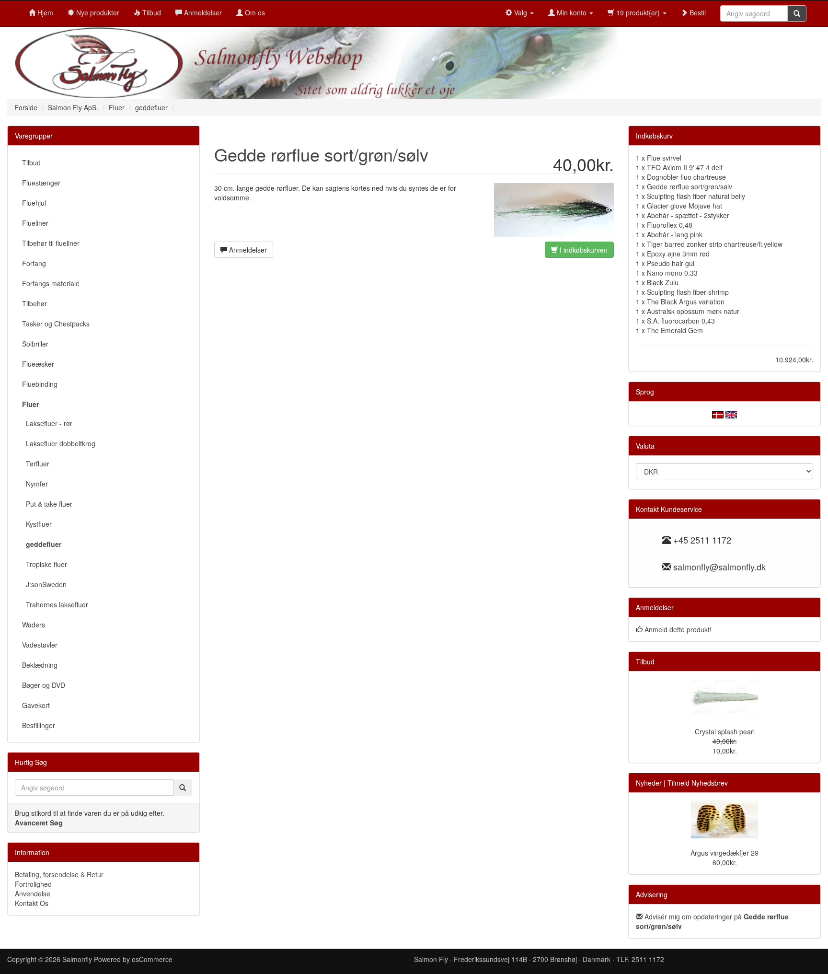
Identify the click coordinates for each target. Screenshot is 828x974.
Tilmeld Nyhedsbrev (697, 783)
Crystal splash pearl (725, 731)
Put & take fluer (47, 504)
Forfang (34, 263)
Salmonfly (77, 959)
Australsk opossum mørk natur (693, 311)
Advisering (651, 894)
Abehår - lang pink (674, 234)
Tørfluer (35, 463)
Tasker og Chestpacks (56, 323)
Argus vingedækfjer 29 (724, 853)
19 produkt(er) (638, 12)
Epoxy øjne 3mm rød (678, 253)
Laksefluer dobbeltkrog (58, 443)
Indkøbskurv (654, 135)
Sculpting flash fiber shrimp (688, 292)
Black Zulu (662, 282)
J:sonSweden (44, 584)
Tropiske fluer (44, 564)
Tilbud (31, 162)
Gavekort (36, 705)
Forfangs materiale (51, 283)
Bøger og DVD (43, 685)
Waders (33, 624)
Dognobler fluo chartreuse (686, 177)
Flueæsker (38, 364)
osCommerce (152, 959)
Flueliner (35, 223)
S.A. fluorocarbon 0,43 (681, 320)
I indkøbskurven (583, 250)
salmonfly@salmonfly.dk (719, 566)
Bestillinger (38, 725)
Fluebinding (40, 384)
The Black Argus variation (685, 301)
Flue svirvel (664, 157)
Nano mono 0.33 (672, 273)
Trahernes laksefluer (55, 604)
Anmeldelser (247, 250)
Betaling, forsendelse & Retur (59, 874)
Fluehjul (34, 203)
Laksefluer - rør (47, 423)
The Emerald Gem (675, 330)
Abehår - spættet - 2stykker (688, 215)
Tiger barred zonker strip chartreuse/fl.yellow (714, 244)
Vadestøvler (40, 644)
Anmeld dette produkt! (678, 629)
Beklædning (40, 665)
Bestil (697, 12)
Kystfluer (37, 524)
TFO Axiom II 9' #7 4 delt (685, 167)
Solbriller (35, 343)
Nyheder (649, 783)
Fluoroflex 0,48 (669, 225)
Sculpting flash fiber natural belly (696, 196)
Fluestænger (41, 182)
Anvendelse (32, 893)
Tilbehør (34, 303)
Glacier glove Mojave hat (684, 205)
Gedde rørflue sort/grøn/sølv (689, 186)
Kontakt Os (31, 903)
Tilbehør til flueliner (51, 243)
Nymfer (35, 483)
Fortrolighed (33, 884)
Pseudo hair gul (670, 263)
